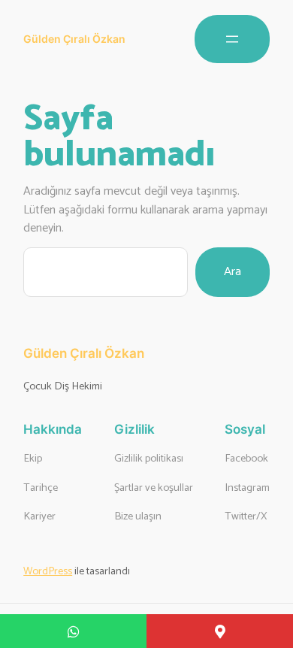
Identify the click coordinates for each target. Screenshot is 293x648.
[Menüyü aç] (232, 39)
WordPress (47, 571)
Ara (232, 272)
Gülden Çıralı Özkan (74, 38)
